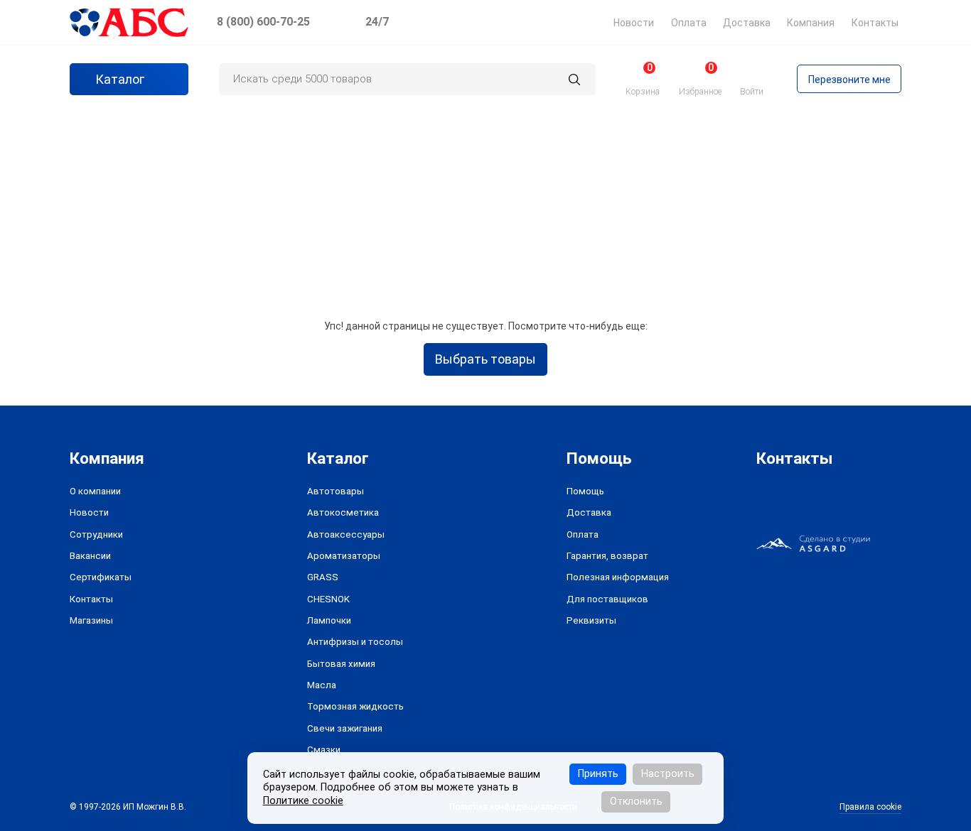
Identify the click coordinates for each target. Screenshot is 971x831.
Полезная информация (618, 577)
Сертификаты (101, 577)
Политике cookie (303, 801)
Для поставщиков (607, 599)
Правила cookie (870, 807)
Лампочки (329, 620)
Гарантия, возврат (607, 555)
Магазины (91, 620)
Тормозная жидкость (355, 706)
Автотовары (335, 491)
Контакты (875, 22)
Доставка (747, 22)
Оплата (689, 22)
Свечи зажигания (344, 728)
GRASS (322, 577)
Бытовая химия (341, 663)
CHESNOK (328, 599)
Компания (811, 22)
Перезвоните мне (849, 79)
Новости (633, 22)
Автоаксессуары (346, 534)
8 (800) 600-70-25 (263, 21)
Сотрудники (96, 534)
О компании (95, 491)
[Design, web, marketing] (813, 543)
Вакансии (90, 555)
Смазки (323, 749)
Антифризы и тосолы (355, 641)
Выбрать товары (485, 359)
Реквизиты (591, 620)
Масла (321, 685)
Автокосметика (343, 512)
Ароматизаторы (343, 555)
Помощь (585, 491)
